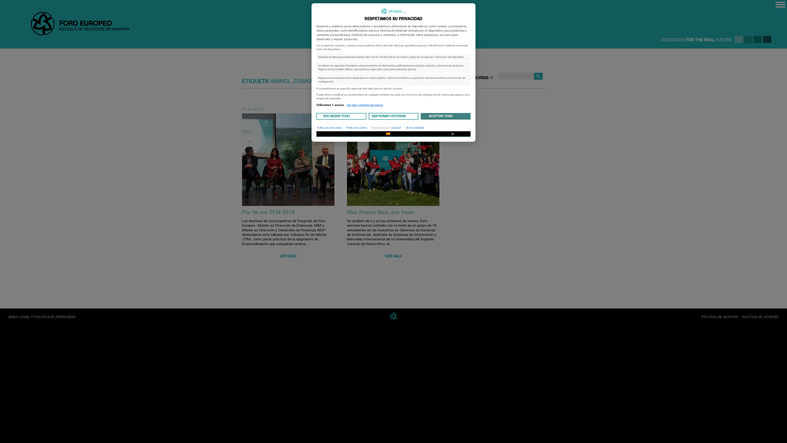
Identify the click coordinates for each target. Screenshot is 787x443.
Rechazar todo (336, 116)
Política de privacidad (329, 127)
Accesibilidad (416, 127)
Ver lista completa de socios (365, 105)
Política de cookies (356, 127)
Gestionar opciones (389, 116)
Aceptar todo (441, 116)
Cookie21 (396, 127)
